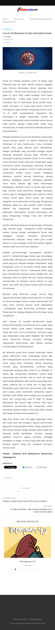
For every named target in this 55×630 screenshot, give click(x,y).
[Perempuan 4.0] (27, 542)
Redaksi (8, 37)
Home (5, 19)
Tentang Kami (35, 619)
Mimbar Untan (20, 619)
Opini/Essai (18, 19)
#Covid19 (7, 478)
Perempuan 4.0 (27, 561)
